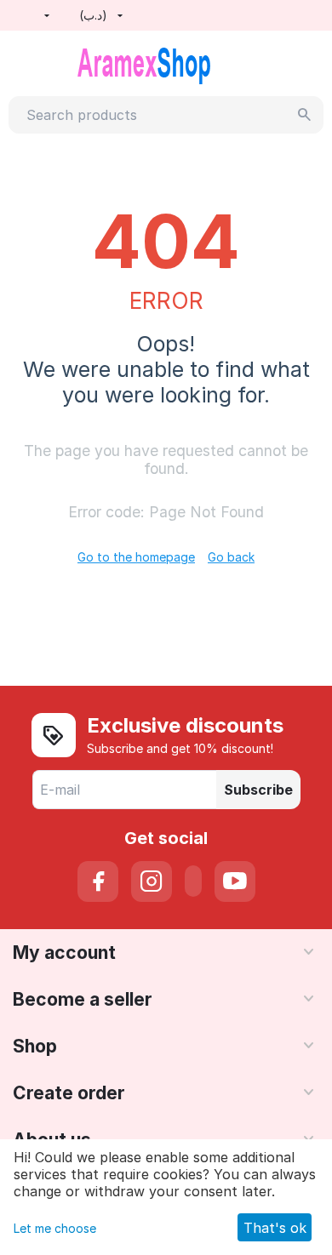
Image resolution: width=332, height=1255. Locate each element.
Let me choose (55, 1228)
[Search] (304, 114)
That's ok (274, 1227)
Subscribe (258, 789)
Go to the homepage (136, 557)
